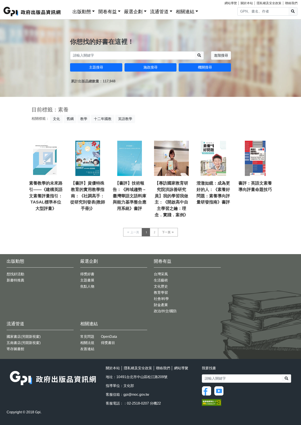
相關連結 (185, 11)
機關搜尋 (205, 67)
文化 (56, 119)
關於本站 (247, 3)
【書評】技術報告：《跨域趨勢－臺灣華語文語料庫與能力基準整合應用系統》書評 (129, 196)
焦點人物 (87, 286)
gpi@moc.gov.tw (136, 394)
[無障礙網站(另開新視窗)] (211, 402)
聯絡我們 (291, 3)
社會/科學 (161, 299)
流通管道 (159, 11)
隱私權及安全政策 (269, 3)
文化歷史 (161, 286)
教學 (83, 119)
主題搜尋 (96, 67)
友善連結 (87, 349)
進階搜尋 (221, 55)
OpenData (109, 336)
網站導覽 (231, 3)
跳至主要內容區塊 (12, 2)
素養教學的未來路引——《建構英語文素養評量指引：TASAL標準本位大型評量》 (46, 196)
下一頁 (166, 232)
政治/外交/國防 (165, 311)
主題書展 (87, 280)
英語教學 (125, 119)
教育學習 (161, 292)
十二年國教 (102, 119)
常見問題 (87, 336)
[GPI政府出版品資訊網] (32, 11)
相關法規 (87, 343)
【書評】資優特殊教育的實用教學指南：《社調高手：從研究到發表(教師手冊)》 (87, 196)
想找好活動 (15, 274)
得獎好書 (87, 274)
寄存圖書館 (15, 349)
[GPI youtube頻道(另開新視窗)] (220, 390)
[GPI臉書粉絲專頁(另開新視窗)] (207, 390)
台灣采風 (161, 274)
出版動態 (81, 11)
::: (67, 11)
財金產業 (161, 305)
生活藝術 (161, 280)
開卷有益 (107, 11)
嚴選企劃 (133, 11)
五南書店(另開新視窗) (24, 343)
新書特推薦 (15, 280)
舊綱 (70, 119)
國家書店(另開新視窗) (24, 336)
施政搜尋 (150, 67)
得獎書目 (108, 343)
